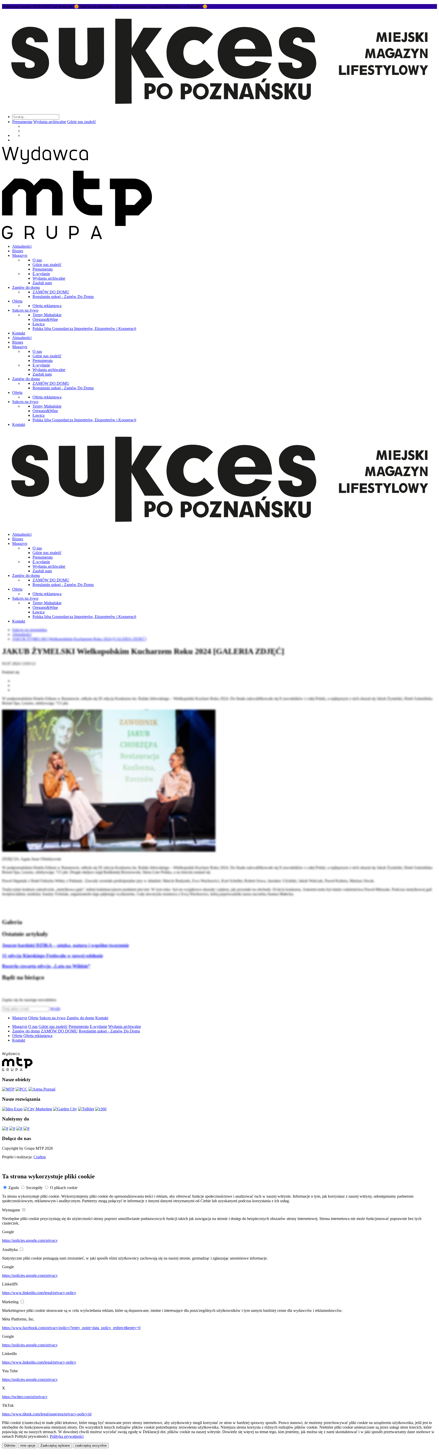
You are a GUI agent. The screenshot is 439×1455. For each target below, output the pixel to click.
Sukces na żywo (25, 310)
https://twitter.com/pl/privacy (25, 1397)
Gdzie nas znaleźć (81, 122)
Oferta (17, 301)
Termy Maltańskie (47, 315)
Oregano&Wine (45, 319)
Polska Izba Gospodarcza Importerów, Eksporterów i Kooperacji (84, 328)
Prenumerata (22, 122)
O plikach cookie (63, 1187)
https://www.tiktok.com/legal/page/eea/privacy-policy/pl (46, 1414)
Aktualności (22, 246)
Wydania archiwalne (49, 122)
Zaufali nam (42, 283)
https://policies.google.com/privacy (30, 1240)
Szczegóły (34, 1187)
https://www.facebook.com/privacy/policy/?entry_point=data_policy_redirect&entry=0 (71, 1328)
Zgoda (13, 1187)
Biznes (17, 251)
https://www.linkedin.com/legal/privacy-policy (39, 1293)
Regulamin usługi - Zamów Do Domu (63, 296)
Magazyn (19, 255)
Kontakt (18, 333)
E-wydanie (41, 274)
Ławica (38, 324)
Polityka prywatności (67, 1436)
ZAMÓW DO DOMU (51, 292)
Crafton (40, 1157)
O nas (37, 260)
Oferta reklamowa (47, 306)
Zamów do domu (26, 287)
